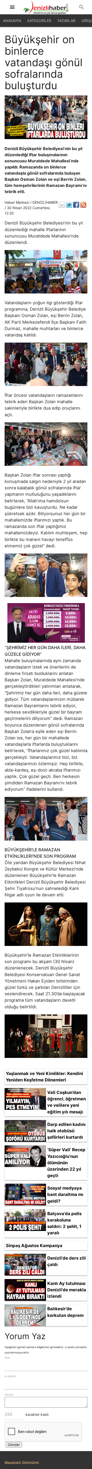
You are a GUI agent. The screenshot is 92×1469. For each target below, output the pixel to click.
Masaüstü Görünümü (22, 1462)
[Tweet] (69, 205)
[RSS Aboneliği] (83, 205)
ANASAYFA (12, 20)
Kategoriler (39, 20)
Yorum (9, 1394)
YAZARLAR (66, 20)
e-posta (10, 1376)
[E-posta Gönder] (62, 205)
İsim (7, 1358)
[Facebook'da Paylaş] (76, 205)
